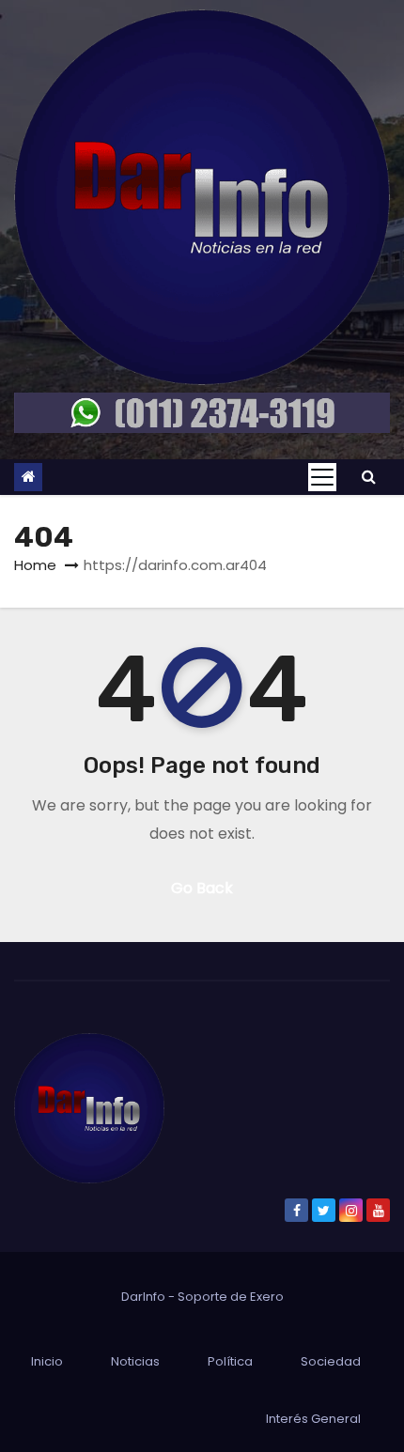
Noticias (135, 1361)
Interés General (313, 1419)
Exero (267, 1296)
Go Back (202, 888)
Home (35, 565)
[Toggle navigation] (322, 477)
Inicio (47, 1361)
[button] (369, 476)
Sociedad (331, 1361)
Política (230, 1361)
